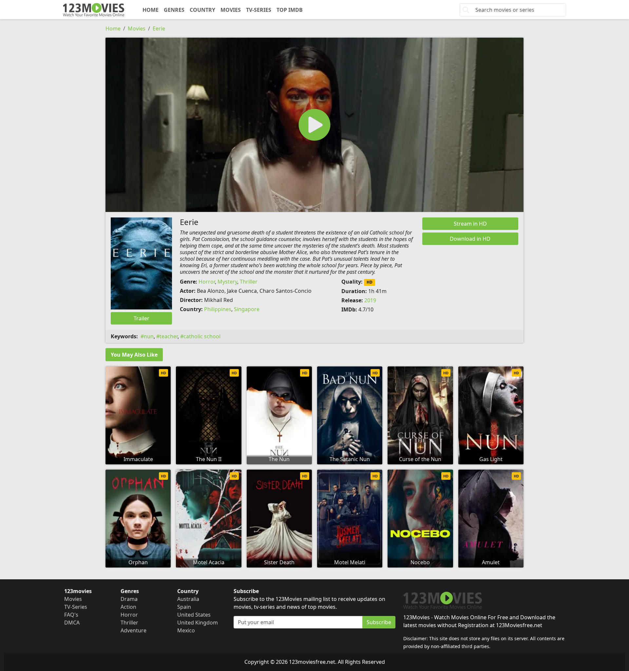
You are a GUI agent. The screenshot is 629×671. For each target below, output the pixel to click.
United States (194, 614)
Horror (207, 281)
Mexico (186, 630)
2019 (370, 300)
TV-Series (258, 9)
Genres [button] (174, 9)
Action (128, 606)
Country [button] (202, 9)
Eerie (159, 28)
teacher (169, 336)
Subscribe (379, 622)
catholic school (201, 336)
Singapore (246, 309)
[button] (314, 125)
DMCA (72, 622)
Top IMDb (289, 9)
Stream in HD (470, 223)
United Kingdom (197, 622)
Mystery (227, 281)
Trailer (141, 318)
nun (149, 336)
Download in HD (470, 238)
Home (151, 9)
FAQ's (71, 614)
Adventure (133, 630)
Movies (230, 9)
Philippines (217, 309)
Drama (129, 599)
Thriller (248, 281)
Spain (184, 606)
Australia (188, 599)
